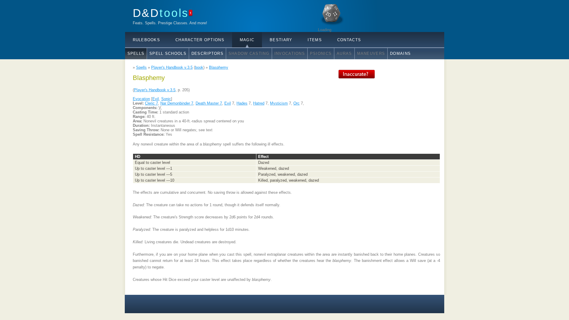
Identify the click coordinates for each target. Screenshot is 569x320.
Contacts (349, 40)
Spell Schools (167, 53)
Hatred (258, 103)
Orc (296, 103)
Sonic (166, 99)
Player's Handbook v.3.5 (172, 67)
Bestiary (281, 40)
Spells (136, 53)
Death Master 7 (209, 103)
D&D (161, 13)
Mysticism (279, 103)
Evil (155, 99)
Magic (247, 40)
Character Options (199, 40)
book (199, 67)
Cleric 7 (151, 103)
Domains (400, 53)
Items (315, 40)
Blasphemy (218, 67)
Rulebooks (146, 40)
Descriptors (207, 53)
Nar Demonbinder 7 (176, 103)
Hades (241, 103)
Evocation (141, 99)
